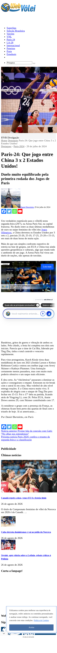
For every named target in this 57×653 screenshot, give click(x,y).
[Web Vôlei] (18, 11)
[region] (31, 619)
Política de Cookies (41, 620)
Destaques (13, 140)
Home (4, 140)
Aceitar (31, 627)
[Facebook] (3, 211)
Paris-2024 (19, 146)
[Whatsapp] (14, 211)
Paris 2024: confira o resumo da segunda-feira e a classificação (25, 438)
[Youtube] (20, 211)
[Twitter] (9, 211)
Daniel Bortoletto (27, 207)
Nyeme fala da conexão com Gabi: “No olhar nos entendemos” (26, 432)
